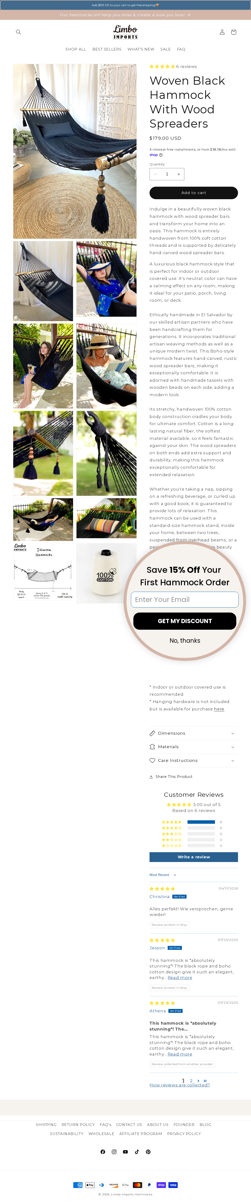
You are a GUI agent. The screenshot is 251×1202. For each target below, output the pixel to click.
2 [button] (191, 1080)
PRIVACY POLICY (184, 1134)
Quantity (157, 164)
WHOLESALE (101, 1134)
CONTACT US (129, 1125)
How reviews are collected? (180, 1085)
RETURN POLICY (78, 1125)
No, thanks (185, 641)
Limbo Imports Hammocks (131, 1194)
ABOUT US (157, 1125)
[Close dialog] (239, 548)
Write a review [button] (194, 857)
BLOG (205, 1125)
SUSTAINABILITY (66, 1134)
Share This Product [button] (174, 776)
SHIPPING (46, 1125)
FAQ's (105, 1125)
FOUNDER (184, 1125)
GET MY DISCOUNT (185, 621)
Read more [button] (180, 977)
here (219, 708)
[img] (162, 888)
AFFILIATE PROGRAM (140, 1134)
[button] (18, 32)
